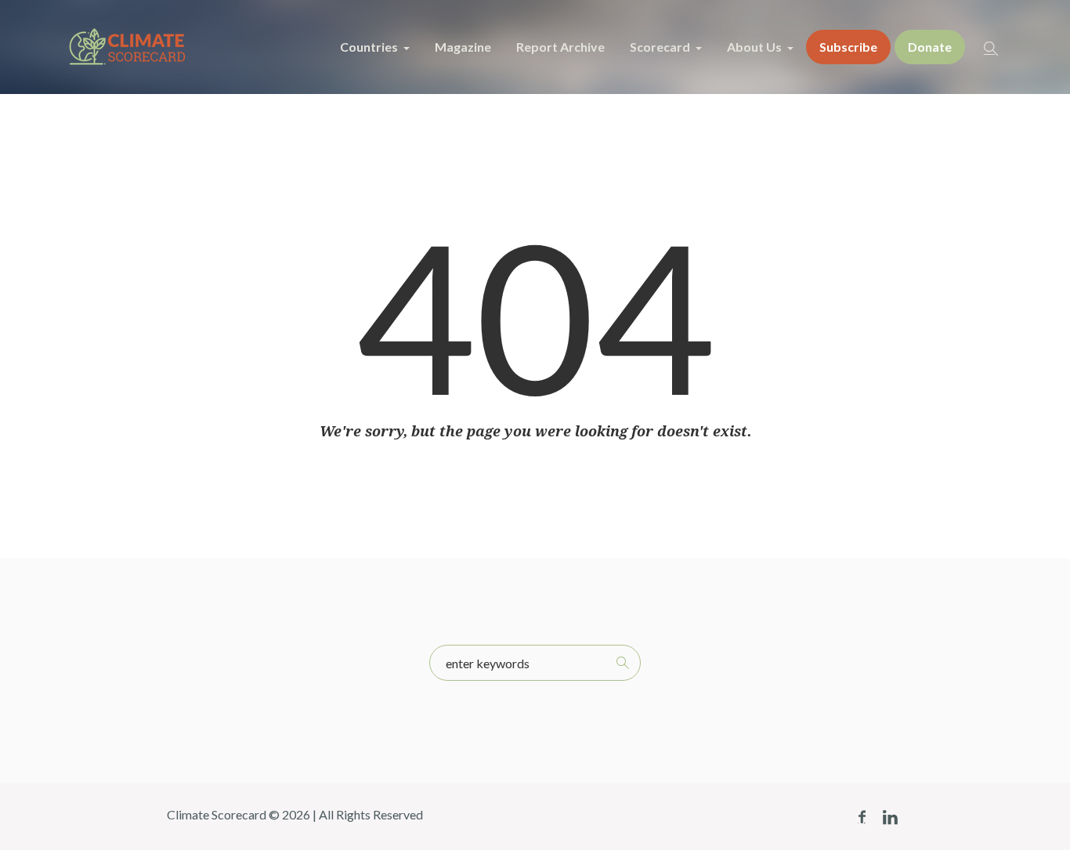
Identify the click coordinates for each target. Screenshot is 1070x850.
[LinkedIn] (890, 817)
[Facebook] (862, 817)
